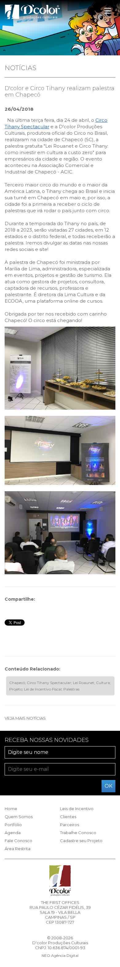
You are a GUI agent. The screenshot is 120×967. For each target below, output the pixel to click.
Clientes (68, 816)
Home (11, 808)
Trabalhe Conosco (78, 832)
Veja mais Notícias (25, 718)
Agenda (13, 832)
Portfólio (13, 824)
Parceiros (69, 824)
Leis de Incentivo (77, 808)
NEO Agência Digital (60, 955)
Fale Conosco (18, 840)
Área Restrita (17, 848)
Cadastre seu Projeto (81, 840)
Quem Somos (19, 816)
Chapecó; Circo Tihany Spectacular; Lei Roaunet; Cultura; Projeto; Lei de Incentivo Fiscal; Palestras (60, 685)
